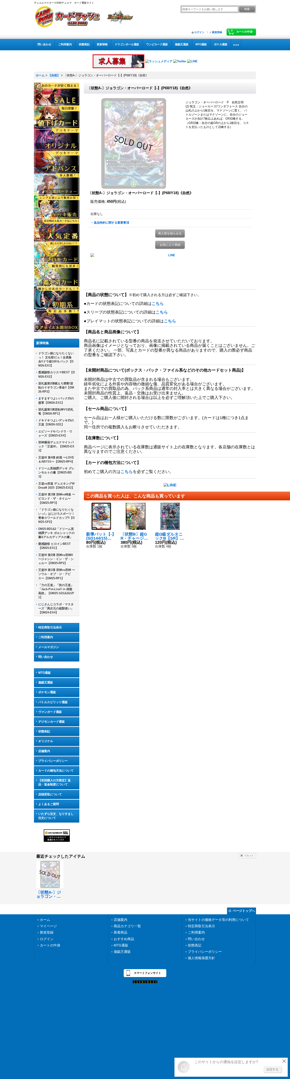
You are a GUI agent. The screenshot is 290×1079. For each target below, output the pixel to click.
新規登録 (217, 32)
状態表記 (44, 731)
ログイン (199, 32)
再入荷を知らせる (170, 233)
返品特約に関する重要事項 (111, 222)
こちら (158, 303)
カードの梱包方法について (56, 770)
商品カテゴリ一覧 (127, 926)
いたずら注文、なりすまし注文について (56, 816)
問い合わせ (45, 657)
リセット (249, 855)
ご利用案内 (45, 637)
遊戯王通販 (45, 682)
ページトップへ (244, 910)
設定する (272, 1069)
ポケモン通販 (47, 692)
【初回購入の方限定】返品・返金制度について (54, 782)
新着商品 (120, 932)
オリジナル (45, 741)
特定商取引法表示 (50, 627)
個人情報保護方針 (201, 958)
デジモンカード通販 (51, 721)
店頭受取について (50, 794)
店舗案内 (44, 751)
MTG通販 (44, 672)
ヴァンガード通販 (50, 712)
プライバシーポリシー (53, 761)
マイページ (48, 926)
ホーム (45, 920)
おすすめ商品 (124, 939)
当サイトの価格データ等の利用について (218, 920)
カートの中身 (50, 945)
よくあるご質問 (48, 804)
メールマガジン (48, 647)
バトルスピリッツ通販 (53, 702)
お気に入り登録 (170, 244)
